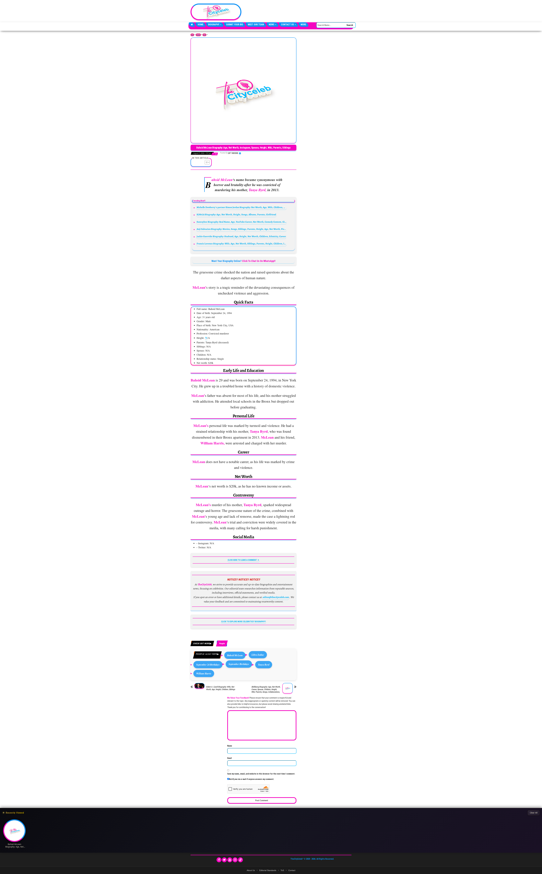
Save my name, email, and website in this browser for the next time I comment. (261, 774)
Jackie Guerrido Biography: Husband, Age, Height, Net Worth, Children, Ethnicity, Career (241, 236)
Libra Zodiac (258, 654)
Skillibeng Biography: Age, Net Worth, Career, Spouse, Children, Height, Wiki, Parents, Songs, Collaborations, (265, 689)
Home (200, 24)
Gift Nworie (233, 153)
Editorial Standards (267, 870)
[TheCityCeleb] (192, 24)
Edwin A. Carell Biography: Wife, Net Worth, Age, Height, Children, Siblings (220, 688)
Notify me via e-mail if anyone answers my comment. (251, 779)
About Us (251, 870)
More (303, 24)
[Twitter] (224, 859)
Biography (214, 24)
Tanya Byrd (263, 664)
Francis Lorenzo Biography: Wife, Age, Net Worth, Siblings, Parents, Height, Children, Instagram (242, 243)
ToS (282, 870)
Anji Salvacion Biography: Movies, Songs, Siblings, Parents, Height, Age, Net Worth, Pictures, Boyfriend (242, 229)
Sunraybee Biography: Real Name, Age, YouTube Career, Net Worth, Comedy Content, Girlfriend (242, 221)
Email (229, 758)
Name (229, 746)
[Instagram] (235, 859)
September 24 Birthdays (208, 664)
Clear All (533, 812)
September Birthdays (239, 664)
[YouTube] (229, 859)
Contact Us (287, 24)
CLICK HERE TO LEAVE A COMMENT (242, 560)
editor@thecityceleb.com (276, 597)
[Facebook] (219, 859)
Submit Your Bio (234, 24)
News (272, 24)
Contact (291, 870)
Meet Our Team (256, 24)
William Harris (203, 673)
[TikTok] (240, 859)
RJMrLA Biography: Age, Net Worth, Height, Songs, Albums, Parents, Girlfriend (236, 214)
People (204, 34)
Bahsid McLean (235, 655)
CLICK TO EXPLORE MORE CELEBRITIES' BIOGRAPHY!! (243, 621)
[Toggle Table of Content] (205, 162)
